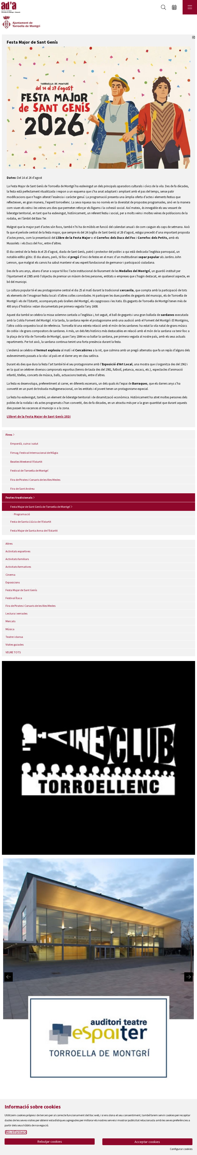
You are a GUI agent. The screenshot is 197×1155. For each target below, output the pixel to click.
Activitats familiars (17, 559)
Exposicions (13, 582)
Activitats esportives (18, 551)
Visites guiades (15, 644)
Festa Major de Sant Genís (21, 590)
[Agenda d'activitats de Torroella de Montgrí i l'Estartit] (10, 7)
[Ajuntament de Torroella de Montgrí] (21, 22)
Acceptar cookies (147, 1142)
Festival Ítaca (14, 598)
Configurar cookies (181, 1149)
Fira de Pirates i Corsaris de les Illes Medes (30, 606)
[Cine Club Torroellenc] (98, 757)
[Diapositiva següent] (188, 976)
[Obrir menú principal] (190, 7)
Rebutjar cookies (49, 1141)
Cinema (10, 574)
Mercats (10, 621)
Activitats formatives (18, 566)
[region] (98, 977)
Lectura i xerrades (16, 613)
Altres (9, 543)
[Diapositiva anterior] (8, 976)
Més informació (16, 1132)
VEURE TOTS (13, 652)
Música (10, 629)
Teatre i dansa (14, 637)
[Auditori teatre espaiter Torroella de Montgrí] (98, 977)
